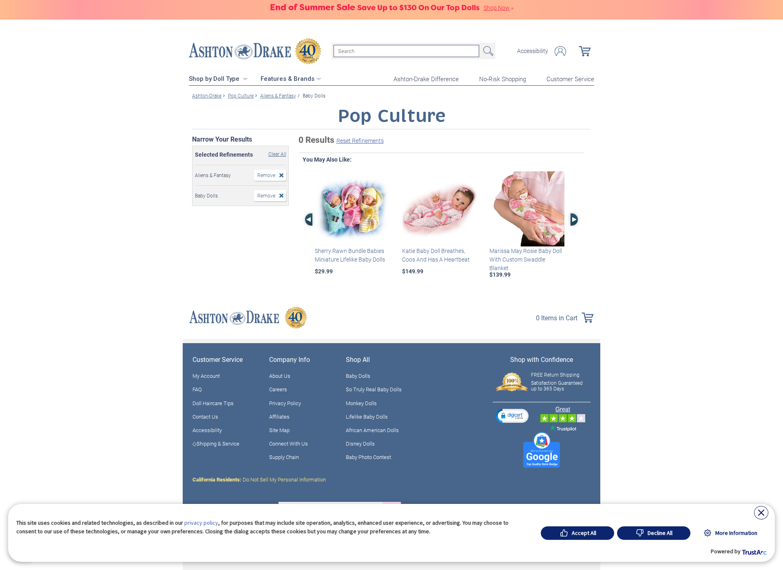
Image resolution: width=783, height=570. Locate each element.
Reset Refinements (360, 140)
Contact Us (205, 416)
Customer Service (570, 79)
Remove (266, 175)
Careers (278, 389)
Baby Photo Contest (368, 457)
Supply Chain (284, 457)
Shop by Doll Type (215, 78)
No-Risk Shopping (502, 79)
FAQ (197, 389)
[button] (512, 416)
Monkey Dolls (361, 403)
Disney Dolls (360, 443)
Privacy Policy (285, 403)
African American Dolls (372, 430)
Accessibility (532, 51)
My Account (206, 375)
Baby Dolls (358, 375)
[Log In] (560, 51)
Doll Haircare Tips (213, 403)
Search (487, 51)
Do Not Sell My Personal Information (259, 479)
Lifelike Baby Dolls (367, 416)
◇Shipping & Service (215, 443)
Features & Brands (287, 78)
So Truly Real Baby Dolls (374, 389)
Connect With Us (288, 443)
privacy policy (201, 522)
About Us (279, 375)
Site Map (279, 430)
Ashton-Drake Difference (426, 79)
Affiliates (279, 416)
